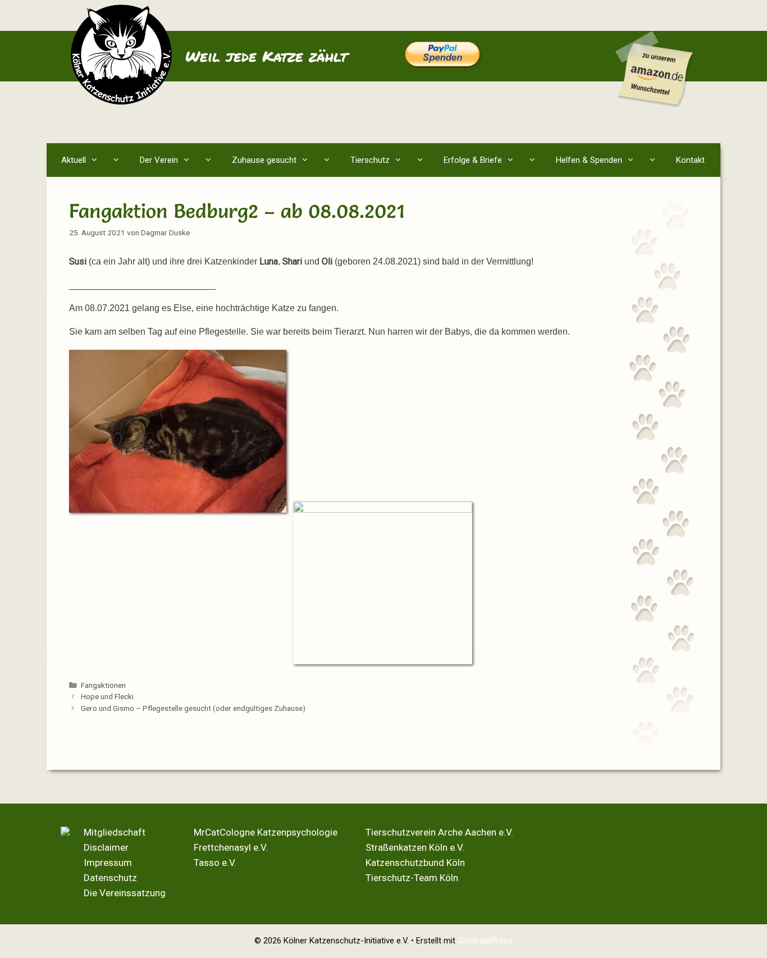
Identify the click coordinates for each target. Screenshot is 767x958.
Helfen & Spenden (589, 160)
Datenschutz (110, 877)
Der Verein (159, 160)
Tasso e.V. (215, 862)
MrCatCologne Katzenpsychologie (265, 832)
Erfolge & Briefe (473, 160)
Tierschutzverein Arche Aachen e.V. (439, 832)
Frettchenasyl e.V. (231, 847)
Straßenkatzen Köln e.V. (415, 847)
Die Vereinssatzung (125, 892)
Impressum (108, 862)
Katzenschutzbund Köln (415, 862)
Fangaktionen (103, 685)
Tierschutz (370, 160)
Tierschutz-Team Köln (412, 877)
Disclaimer (106, 847)
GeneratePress (485, 941)
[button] (119, 160)
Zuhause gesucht (264, 160)
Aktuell (73, 160)
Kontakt (690, 160)
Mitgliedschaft (114, 832)
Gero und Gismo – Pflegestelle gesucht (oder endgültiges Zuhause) (193, 708)
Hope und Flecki (107, 696)
